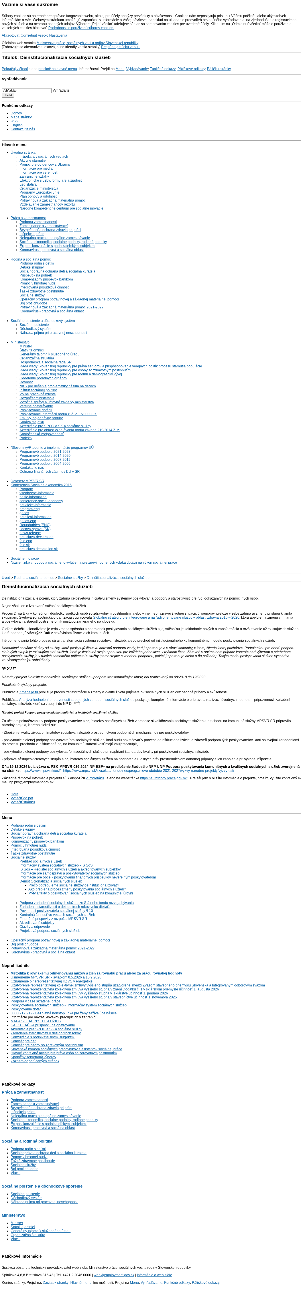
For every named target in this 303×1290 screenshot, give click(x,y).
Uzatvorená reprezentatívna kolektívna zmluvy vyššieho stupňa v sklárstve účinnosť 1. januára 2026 (89, 993)
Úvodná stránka (23, 152)
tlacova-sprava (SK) (35, 529)
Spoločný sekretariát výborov (33, 1057)
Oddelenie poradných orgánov (43, 378)
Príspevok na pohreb (36, 275)
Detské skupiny (32, 267)
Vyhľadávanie (137, 69)
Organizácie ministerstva (39, 188)
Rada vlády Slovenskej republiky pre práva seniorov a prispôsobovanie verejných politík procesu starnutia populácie (111, 366)
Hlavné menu (80, 1282)
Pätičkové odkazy (191, 69)
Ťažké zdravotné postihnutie (42, 291)
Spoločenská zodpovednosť (42, 434)
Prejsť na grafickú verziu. (120, 47)
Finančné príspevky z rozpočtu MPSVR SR (53, 919)
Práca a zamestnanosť (28, 218)
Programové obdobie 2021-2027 (45, 451)
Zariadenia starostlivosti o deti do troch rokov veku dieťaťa (65, 907)
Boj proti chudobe (33, 303)
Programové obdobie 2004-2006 (45, 463)
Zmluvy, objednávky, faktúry (41, 418)
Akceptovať (11, 35)
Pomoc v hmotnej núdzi (38, 283)
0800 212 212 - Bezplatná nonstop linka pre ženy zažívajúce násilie (64, 1013)
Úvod (6, 578)
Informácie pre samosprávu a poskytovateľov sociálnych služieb (70, 873)
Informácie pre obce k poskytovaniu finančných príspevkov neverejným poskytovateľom (88, 877)
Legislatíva (28, 184)
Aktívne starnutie (33, 160)
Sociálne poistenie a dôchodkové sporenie (42, 1186)
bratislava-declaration (36, 537)
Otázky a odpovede (35, 927)
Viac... (15, 1173)
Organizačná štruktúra (37, 358)
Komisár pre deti (23, 1041)
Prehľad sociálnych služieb (41, 861)
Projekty (26, 438)
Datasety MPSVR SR (27, 481)
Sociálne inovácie (25, 558)
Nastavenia (58, 35)
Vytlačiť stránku (23, 802)
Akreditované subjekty (37, 923)
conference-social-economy (41, 501)
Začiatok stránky (56, 1282)
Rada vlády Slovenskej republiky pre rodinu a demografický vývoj (71, 374)
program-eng (30, 509)
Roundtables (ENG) (35, 525)
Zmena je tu (29, 692)
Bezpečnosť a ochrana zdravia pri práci (50, 230)
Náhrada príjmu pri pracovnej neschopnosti (53, 333)
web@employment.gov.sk (114, 1275)
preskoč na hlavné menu (57, 69)
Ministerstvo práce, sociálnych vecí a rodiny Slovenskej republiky (87, 43)
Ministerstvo (20, 342)
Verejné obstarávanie (36, 406)
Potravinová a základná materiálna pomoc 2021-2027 (62, 307)
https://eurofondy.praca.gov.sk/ (163, 778)
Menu (120, 69)
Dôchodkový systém (35, 329)
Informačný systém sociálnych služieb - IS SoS (56, 865)
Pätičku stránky (219, 69)
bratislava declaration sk (39, 549)
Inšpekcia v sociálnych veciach (44, 156)
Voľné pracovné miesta (38, 394)
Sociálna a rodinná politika (27, 1141)
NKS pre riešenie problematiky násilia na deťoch (58, 386)
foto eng (26, 541)
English (17, 125)
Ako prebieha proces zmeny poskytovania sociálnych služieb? (77, 889)
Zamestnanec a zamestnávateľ (44, 226)
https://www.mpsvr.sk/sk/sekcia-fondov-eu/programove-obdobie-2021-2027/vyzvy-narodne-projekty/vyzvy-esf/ (148, 770)
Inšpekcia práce (32, 234)
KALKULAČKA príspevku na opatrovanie (43, 1025)
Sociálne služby (32, 295)
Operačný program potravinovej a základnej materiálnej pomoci (69, 299)
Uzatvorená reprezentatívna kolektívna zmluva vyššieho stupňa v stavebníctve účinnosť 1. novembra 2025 (94, 997)
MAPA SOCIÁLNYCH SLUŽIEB (36, 1021)
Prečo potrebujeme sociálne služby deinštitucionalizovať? (73, 885)
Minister (26, 346)
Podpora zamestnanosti (38, 222)
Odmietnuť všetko (35, 35)
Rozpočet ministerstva (37, 398)
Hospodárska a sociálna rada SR (46, 362)
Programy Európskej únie (39, 192)
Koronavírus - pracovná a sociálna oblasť (52, 250)
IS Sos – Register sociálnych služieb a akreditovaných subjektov (70, 869)
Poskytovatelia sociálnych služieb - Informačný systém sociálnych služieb (69, 1005)
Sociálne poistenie (34, 325)
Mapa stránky (21, 117)
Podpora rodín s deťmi (37, 263)
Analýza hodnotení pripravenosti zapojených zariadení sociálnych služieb (76, 700)
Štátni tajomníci (32, 350)
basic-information (33, 497)
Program (26, 489)
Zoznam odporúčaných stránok (35, 1061)
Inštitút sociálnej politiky (38, 390)
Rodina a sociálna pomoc (31, 259)
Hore (14, 794)
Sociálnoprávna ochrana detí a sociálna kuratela (57, 271)
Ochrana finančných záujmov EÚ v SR (50, 471)
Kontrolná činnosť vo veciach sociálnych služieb (57, 915)
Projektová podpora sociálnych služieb (50, 931)
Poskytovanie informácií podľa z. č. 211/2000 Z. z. (58, 414)
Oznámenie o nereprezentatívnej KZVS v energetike (51, 981)
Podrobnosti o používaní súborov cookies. (81, 28)
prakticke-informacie (35, 505)
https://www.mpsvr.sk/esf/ (41, 770)
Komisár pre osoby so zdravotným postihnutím (47, 1045)
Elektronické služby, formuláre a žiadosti (51, 180)
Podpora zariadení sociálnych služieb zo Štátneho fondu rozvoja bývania (77, 903)
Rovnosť (26, 382)
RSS (14, 121)
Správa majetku (32, 422)
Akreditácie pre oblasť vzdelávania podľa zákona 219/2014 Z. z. (70, 430)
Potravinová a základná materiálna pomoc (53, 200)
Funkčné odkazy (163, 69)
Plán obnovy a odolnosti (38, 196)
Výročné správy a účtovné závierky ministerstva (57, 402)
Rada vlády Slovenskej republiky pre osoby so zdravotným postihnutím (75, 370)
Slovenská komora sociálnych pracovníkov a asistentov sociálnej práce (66, 1049)
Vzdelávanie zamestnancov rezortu (47, 204)
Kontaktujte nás (23, 129)
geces (24, 513)
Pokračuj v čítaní (15, 69)
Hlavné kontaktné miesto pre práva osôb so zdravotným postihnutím (64, 1053)
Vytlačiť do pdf (22, 798)
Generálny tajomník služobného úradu (49, 354)
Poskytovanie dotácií (36, 410)
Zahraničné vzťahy (34, 176)
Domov (16, 113)
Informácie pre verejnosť (39, 172)
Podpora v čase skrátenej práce (35, 1001)
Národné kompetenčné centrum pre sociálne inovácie (61, 208)
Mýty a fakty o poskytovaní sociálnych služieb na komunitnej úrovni (80, 893)
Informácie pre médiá (36, 168)
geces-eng (28, 521)
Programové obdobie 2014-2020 (45, 455)
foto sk (25, 545)
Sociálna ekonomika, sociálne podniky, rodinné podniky (63, 242)
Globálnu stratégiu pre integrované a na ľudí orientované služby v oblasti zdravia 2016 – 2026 (166, 617)
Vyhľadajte (61, 90)
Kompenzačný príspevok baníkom (46, 279)
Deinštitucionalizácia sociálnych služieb (118, 578)
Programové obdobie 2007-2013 (45, 459)
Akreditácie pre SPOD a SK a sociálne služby (55, 426)
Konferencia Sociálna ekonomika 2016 (41, 485)
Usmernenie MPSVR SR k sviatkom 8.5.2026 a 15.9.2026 (56, 977)
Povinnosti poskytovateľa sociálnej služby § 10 (56, 911)
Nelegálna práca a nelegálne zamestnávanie (55, 238)
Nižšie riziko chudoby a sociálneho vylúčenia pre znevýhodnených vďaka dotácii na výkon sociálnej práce (94, 562)
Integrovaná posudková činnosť (44, 287)
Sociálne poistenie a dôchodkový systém (43, 321)
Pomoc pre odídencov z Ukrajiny (45, 164)
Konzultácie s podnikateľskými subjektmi (43, 1037)
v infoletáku (95, 778)
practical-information (35, 517)
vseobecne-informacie (37, 493)
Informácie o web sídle (154, 1275)
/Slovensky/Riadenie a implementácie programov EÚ (52, 447)
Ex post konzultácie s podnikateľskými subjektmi (57, 246)
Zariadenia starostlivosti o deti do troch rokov (46, 1033)
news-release (30, 533)
